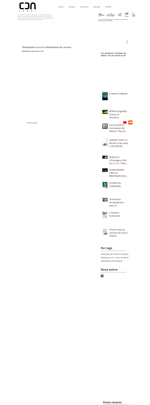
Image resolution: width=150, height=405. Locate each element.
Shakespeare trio (107, 258)
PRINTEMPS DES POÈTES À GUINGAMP (115, 254)
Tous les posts (21, 38)
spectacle (30, 38)
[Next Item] (127, 42)
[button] (95, 38)
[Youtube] (125, 122)
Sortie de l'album (122, 258)
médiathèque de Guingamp (111, 261)
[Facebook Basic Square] (102, 276)
